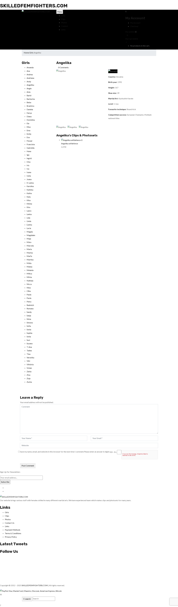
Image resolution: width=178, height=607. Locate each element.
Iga (28, 155)
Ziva (28, 375)
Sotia (29, 336)
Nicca (29, 284)
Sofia (29, 326)
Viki (28, 361)
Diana (29, 116)
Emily (29, 134)
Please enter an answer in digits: (97, 451)
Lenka (29, 214)
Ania (28, 92)
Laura (29, 211)
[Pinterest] (25, 391)
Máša (29, 263)
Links (7, 526)
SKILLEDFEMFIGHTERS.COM (34, 6)
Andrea (30, 74)
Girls (31, 52)
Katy (29, 197)
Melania (30, 270)
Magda (30, 232)
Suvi (28, 340)
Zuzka (29, 382)
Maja (29, 238)
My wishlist (130, 32)
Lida (28, 218)
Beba (29, 102)
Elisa (29, 127)
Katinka (30, 190)
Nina (29, 287)
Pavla (29, 298)
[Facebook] (20, 391)
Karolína (30, 186)
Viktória (30, 364)
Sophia (29, 333)
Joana (29, 179)
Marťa (29, 256)
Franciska (31, 144)
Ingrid (29, 158)
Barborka (31, 99)
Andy (29, 81)
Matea (29, 266)
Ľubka (29, 224)
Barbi (29, 95)
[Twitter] (22, 391)
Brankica (30, 106)
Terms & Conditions (13, 533)
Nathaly (30, 280)
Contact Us (9, 523)
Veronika (30, 357)
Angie (29, 88)
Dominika (31, 120)
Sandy (29, 312)
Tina (28, 354)
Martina (30, 259)
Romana (30, 308)
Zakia (29, 371)
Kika (29, 200)
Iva (28, 169)
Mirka (29, 277)
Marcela (30, 245)
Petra (29, 301)
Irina (28, 162)
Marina (30, 253)
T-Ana (29, 347)
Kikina (29, 203)
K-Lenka (30, 183)
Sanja (29, 315)
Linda (29, 221)
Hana (29, 151)
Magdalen (31, 235)
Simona (30, 322)
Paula (29, 294)
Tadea (29, 350)
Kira (28, 207)
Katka (29, 193)
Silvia (29, 319)
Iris (28, 165)
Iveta (29, 176)
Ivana (29, 172)
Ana (28, 71)
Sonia (29, 329)
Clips (7, 516)
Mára (29, 242)
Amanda (30, 67)
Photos (8, 519)
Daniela (30, 109)
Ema (28, 130)
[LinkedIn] (23, 391)
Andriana (30, 78)
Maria (29, 249)
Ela (28, 123)
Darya (29, 113)
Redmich (30, 305)
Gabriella (30, 148)
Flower (29, 141)
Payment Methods (12, 530)
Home (26, 52)
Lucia (29, 228)
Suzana (29, 343)
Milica (29, 273)
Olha (29, 291)
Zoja (28, 378)
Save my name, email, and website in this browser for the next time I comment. (52, 451)
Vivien (29, 368)
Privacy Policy (11, 537)
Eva (28, 137)
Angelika (30, 85)
